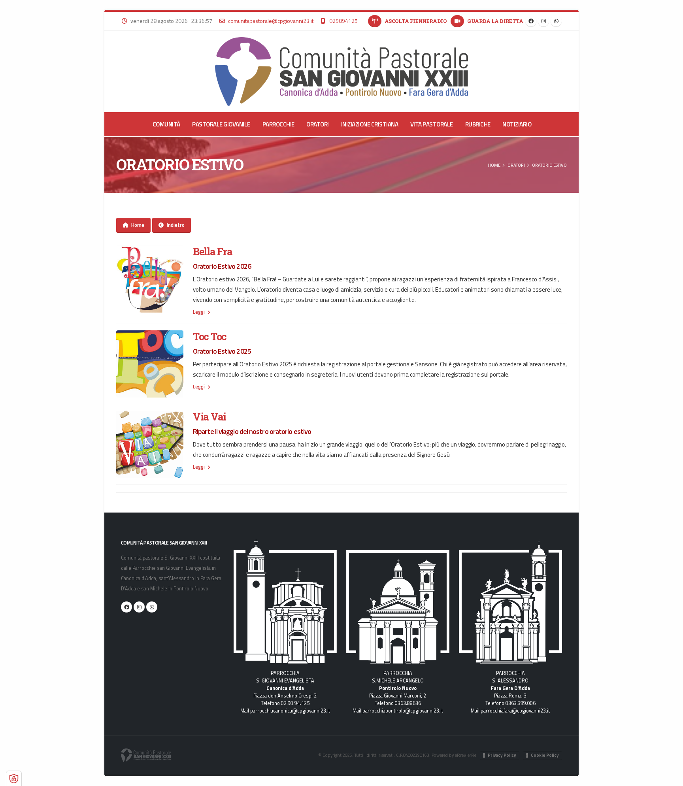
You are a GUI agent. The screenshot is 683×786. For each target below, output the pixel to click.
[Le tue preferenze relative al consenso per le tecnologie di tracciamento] (13, 778)
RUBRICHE (478, 124)
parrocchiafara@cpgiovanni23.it (515, 710)
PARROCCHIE (278, 124)
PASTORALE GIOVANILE (221, 124)
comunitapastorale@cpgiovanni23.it (270, 21)
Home (494, 165)
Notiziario (516, 124)
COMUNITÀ (166, 124)
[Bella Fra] (149, 279)
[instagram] (543, 20)
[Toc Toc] (149, 364)
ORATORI (317, 124)
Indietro (176, 225)
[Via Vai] (149, 444)
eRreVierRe (465, 755)
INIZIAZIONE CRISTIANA (369, 124)
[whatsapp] (556, 20)
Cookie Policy (545, 755)
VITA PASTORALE (431, 124)
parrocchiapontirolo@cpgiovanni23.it (402, 710)
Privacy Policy (502, 755)
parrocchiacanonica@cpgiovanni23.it (290, 710)
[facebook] (530, 20)
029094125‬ (343, 21)
